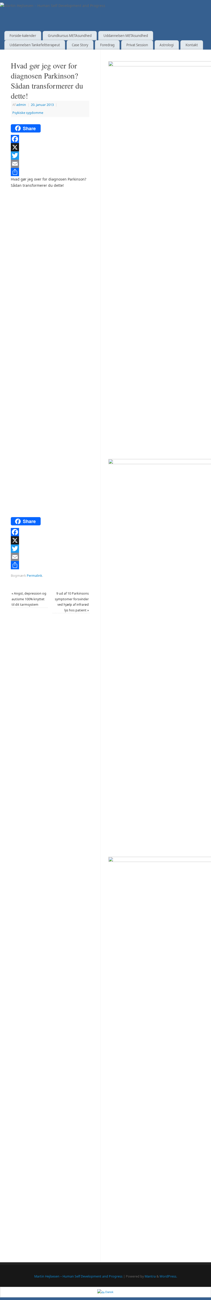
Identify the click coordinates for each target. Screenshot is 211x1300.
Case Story (80, 45)
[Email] (50, 164)
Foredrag (107, 45)
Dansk (108, 1292)
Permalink (34, 575)
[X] (50, 147)
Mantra (150, 1276)
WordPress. (168, 1276)
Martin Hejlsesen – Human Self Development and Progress (78, 1276)
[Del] (50, 172)
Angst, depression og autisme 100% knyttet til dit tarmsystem (29, 599)
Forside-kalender (23, 35)
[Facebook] (50, 139)
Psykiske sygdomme (27, 113)
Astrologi (167, 45)
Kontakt (192, 45)
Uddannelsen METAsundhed (125, 35)
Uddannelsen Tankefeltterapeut (35, 45)
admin (21, 105)
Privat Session (137, 45)
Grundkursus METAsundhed (70, 35)
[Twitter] (50, 155)
